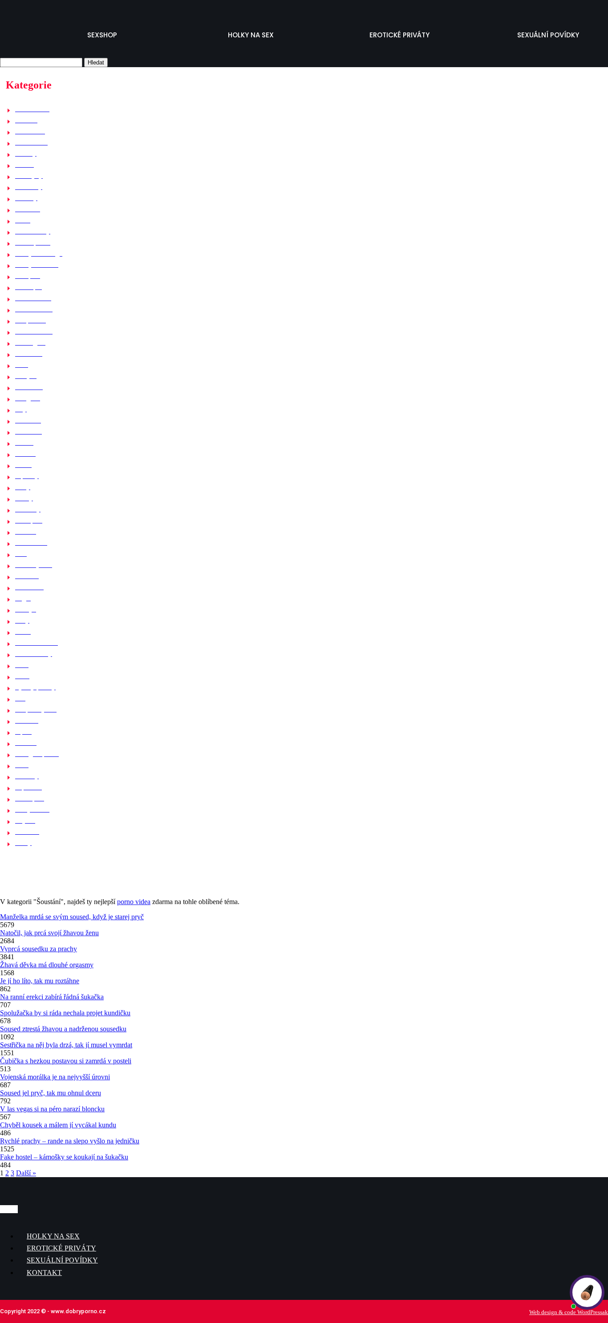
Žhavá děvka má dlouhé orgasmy (46, 965)
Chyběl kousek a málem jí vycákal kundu (58, 1125)
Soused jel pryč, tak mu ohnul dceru (50, 1093)
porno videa (133, 901)
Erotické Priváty (399, 35)
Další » (26, 1173)
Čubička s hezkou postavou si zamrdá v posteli (65, 1061)
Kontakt (44, 1272)
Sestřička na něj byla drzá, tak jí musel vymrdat (66, 1045)
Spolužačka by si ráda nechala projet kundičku (65, 1013)
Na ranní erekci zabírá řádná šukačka (52, 997)
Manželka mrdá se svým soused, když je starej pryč (72, 917)
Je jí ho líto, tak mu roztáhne (39, 981)
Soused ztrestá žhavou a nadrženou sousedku (63, 1029)
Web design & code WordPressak (568, 1312)
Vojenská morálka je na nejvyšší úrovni (55, 1077)
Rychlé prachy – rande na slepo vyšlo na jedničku (69, 1141)
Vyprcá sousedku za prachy (38, 949)
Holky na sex (251, 35)
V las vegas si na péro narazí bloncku (52, 1109)
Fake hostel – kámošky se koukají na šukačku (64, 1157)
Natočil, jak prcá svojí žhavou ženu (49, 933)
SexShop (102, 35)
